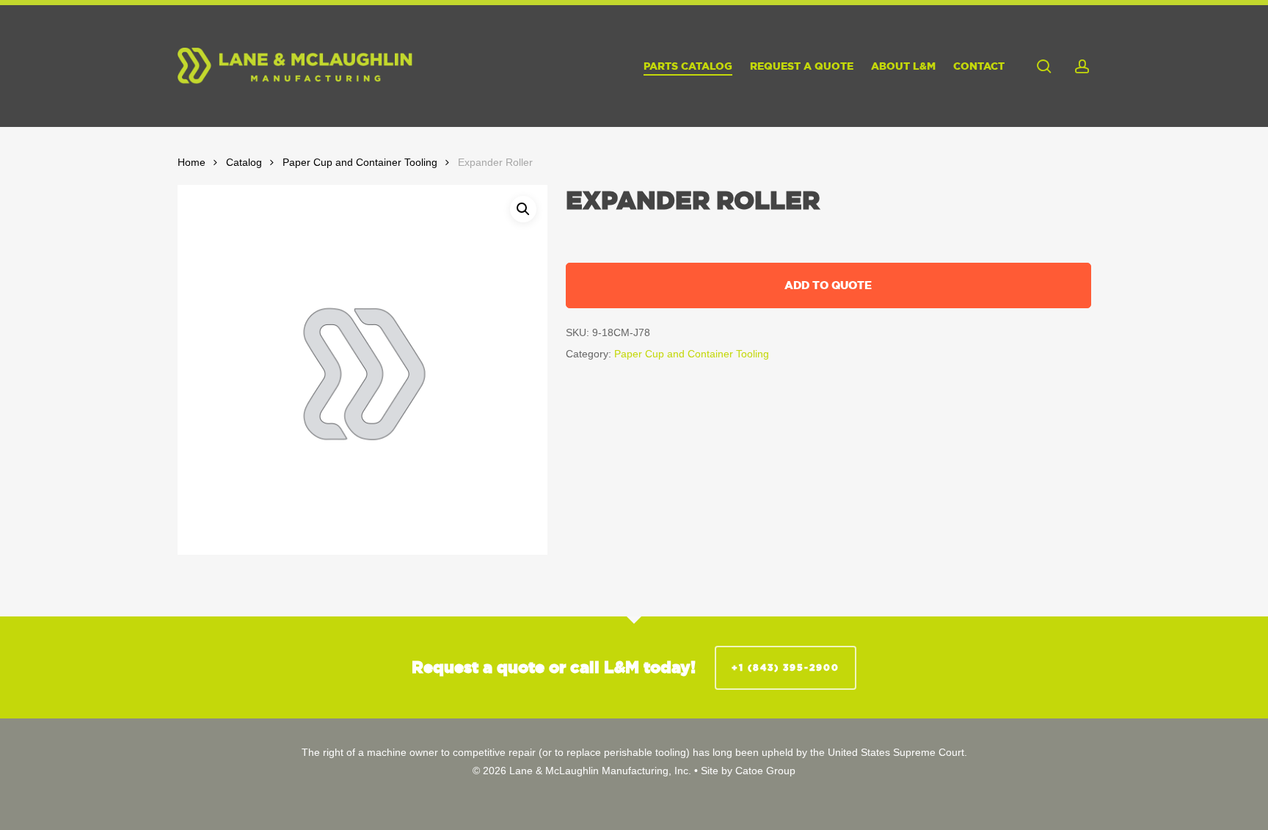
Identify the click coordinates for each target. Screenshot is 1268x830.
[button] (523, 209)
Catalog (244, 162)
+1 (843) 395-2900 (785, 667)
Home (191, 162)
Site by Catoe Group (748, 770)
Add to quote (828, 285)
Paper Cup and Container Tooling (360, 162)
